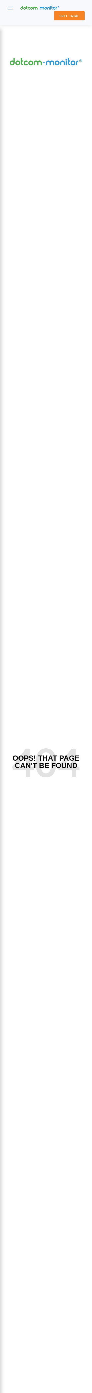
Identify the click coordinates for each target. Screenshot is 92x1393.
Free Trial (69, 16)
